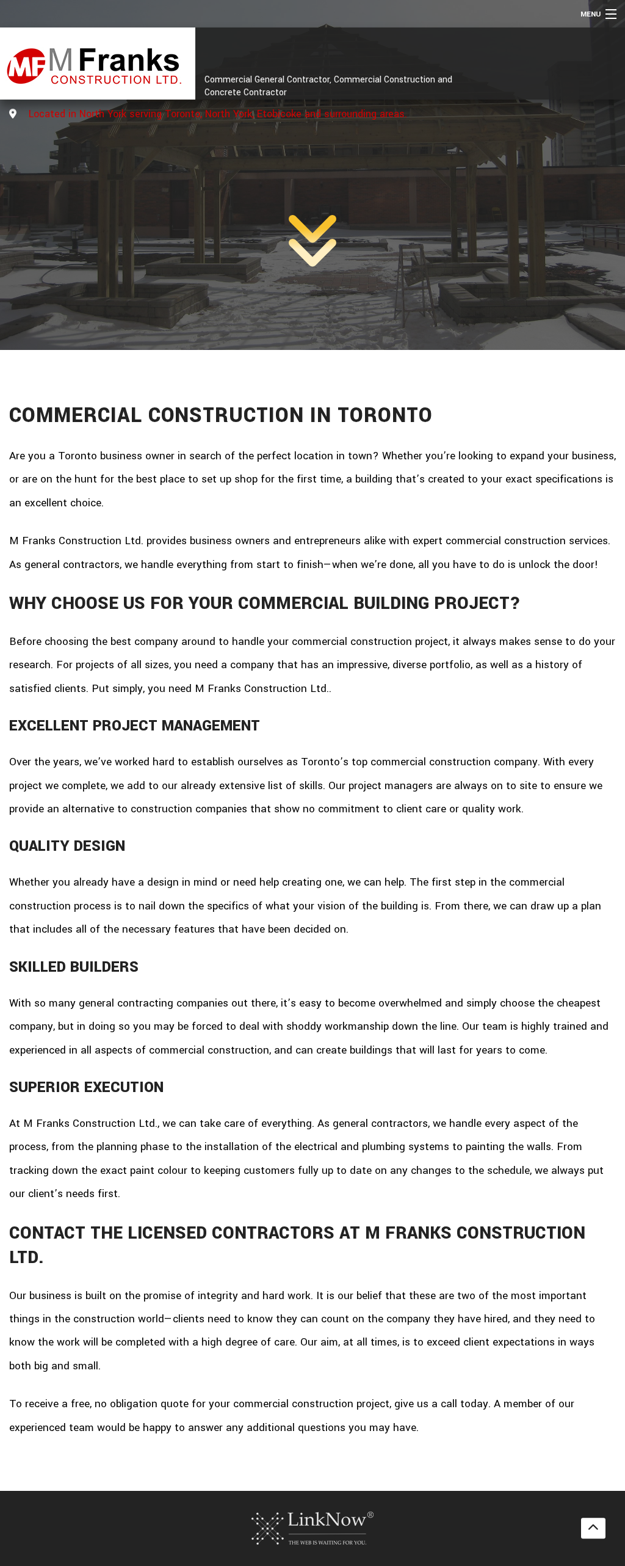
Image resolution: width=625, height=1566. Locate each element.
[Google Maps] (13, 114)
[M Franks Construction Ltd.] (93, 63)
